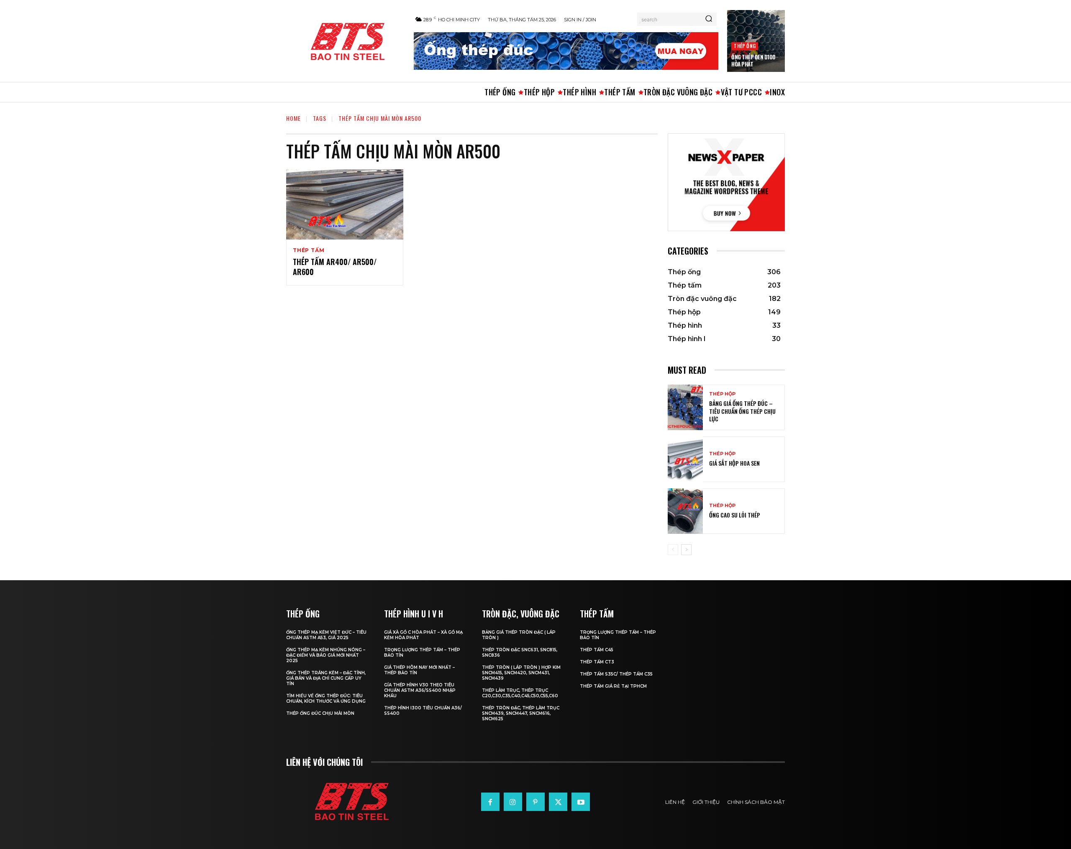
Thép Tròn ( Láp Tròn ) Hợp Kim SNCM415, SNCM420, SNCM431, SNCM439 (521, 673)
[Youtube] (580, 802)
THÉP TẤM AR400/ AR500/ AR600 (335, 266)
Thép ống (745, 45)
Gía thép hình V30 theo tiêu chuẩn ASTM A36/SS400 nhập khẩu (420, 690)
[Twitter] (558, 802)
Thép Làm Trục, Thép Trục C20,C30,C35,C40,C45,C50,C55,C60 (520, 693)
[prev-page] (673, 549)
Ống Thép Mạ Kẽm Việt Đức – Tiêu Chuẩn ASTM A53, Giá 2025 (326, 635)
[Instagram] (513, 802)
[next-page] (686, 549)
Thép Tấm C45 (596, 650)
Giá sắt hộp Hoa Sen (734, 463)
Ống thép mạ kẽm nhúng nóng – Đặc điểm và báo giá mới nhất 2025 (325, 655)
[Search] (709, 19)
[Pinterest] (535, 802)
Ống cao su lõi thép (734, 514)
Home (293, 118)
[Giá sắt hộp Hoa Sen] (685, 459)
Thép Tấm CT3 (597, 662)
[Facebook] (490, 802)
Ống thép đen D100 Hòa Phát (753, 60)
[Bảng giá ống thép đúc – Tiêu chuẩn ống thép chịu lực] (685, 407)
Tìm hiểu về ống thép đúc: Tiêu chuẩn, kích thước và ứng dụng (326, 698)
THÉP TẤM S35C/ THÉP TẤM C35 (616, 674)
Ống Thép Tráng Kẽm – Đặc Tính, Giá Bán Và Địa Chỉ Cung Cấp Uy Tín (326, 678)
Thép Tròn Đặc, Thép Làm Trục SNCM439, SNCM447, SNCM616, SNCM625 (520, 713)
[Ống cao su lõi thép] (685, 511)
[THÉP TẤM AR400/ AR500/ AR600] (344, 204)
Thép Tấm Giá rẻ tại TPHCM (613, 686)
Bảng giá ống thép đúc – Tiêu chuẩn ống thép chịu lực (742, 411)
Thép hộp (722, 394)
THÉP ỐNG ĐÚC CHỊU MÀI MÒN (320, 713)
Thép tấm (308, 250)
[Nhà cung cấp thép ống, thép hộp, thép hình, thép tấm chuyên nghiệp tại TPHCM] (345, 42)
